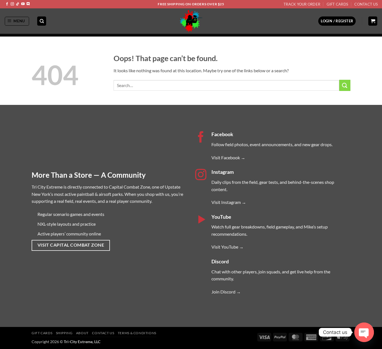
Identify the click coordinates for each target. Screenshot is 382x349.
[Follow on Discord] (28, 4)
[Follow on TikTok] (17, 4)
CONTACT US (103, 333)
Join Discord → (226, 291)
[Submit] (344, 85)
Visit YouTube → (227, 246)
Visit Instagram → (228, 202)
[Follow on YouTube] (23, 4)
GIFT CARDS (42, 333)
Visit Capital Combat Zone (70, 244)
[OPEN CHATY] (364, 332)
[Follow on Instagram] (12, 4)
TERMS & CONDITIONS (137, 333)
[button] (17, 21)
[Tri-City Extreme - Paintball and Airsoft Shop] (191, 21)
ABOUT (82, 333)
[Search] (41, 21)
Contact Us (366, 4)
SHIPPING (64, 333)
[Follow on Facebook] (7, 4)
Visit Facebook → (228, 157)
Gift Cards (337, 4)
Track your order (302, 4)
